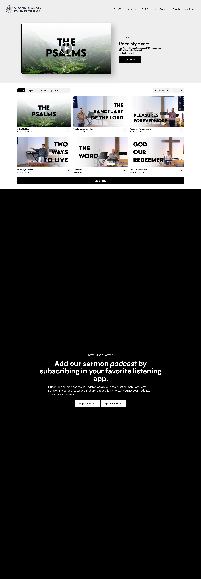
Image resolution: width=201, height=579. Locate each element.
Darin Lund (122, 53)
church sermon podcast (68, 387)
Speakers (54, 90)
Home (21, 90)
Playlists (31, 90)
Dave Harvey (77, 172)
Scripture (42, 90)
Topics (65, 90)
